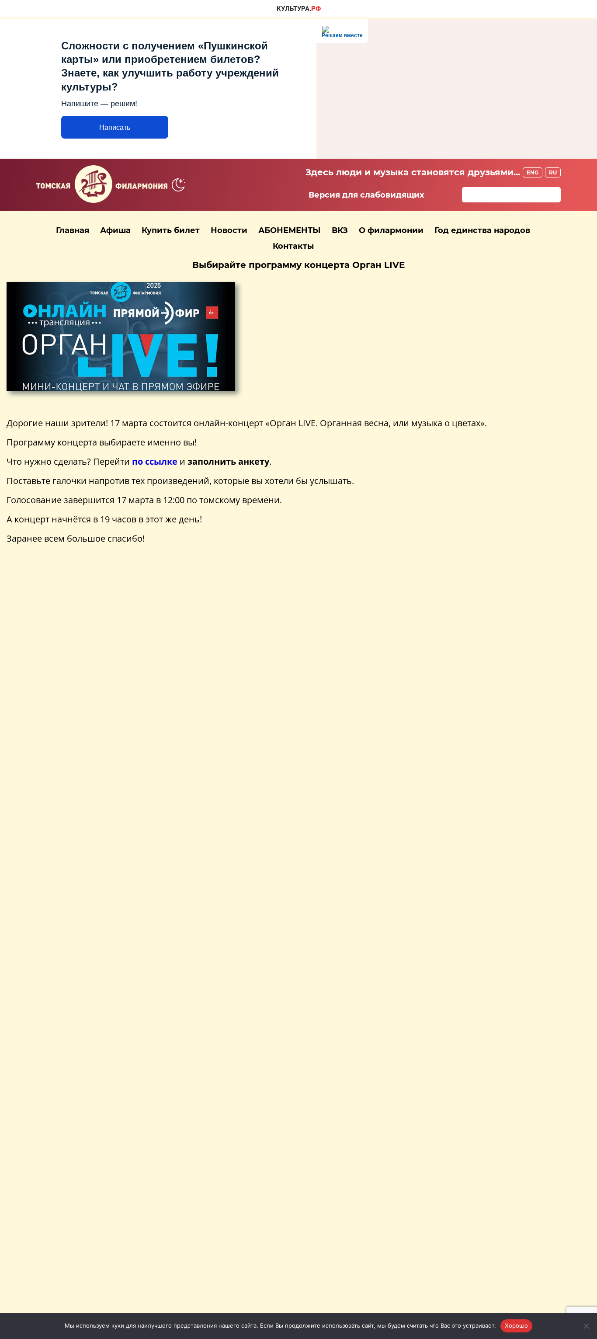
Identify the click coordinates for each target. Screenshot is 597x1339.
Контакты (293, 246)
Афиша (115, 230)
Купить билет (171, 230)
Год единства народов (482, 230)
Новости (229, 230)
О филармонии (391, 230)
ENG (532, 172)
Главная (72, 230)
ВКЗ (340, 230)
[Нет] (586, 1326)
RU (553, 172)
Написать (114, 127)
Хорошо (516, 1325)
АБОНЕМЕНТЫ (289, 230)
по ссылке (154, 461)
